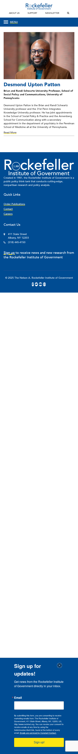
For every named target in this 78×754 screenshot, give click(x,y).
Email (18, 697)
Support (32, 13)
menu (14, 22)
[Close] (60, 665)
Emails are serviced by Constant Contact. (38, 732)
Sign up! (39, 742)
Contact (8, 209)
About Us (14, 13)
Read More (10, 132)
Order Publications (14, 204)
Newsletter (52, 13)
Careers (8, 214)
